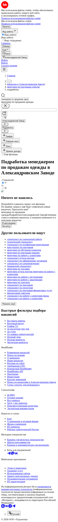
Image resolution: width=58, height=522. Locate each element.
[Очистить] (5, 105)
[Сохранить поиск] (4, 113)
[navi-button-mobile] (4, 69)
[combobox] (15, 99)
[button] (4, 60)
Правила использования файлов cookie (21, 23)
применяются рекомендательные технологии (26, 488)
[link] (6, 53)
